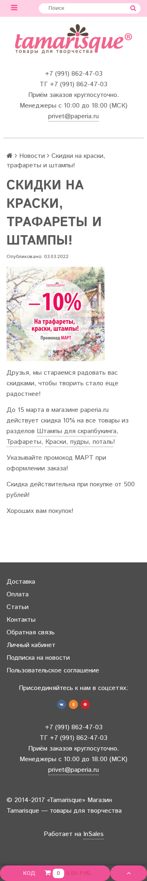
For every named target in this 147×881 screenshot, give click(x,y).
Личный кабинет (31, 645)
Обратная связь (31, 632)
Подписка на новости (38, 658)
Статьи (18, 607)
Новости (32, 156)
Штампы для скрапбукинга (76, 431)
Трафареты (24, 442)
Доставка (21, 582)
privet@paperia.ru (73, 116)
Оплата (18, 594)
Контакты (21, 620)
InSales (93, 834)
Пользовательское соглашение (53, 670)
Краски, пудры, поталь (79, 442)
